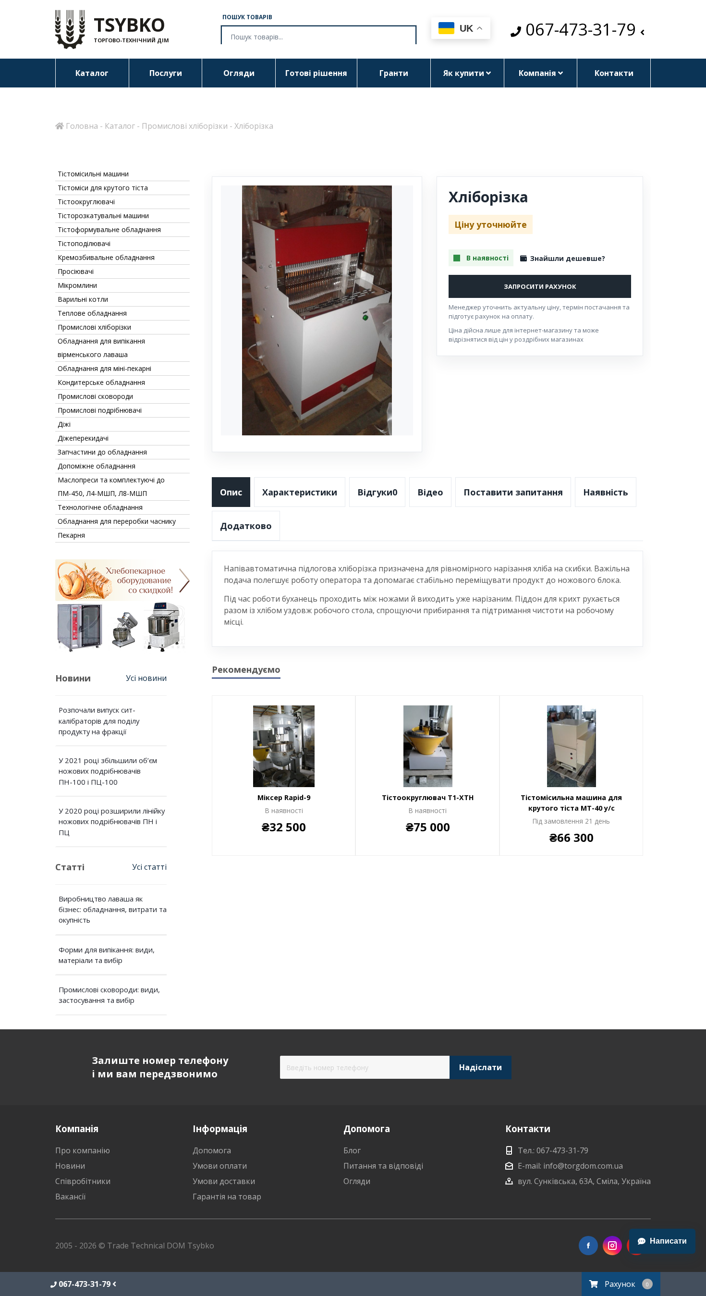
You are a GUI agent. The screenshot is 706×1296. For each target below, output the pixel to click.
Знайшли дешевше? (567, 258)
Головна (81, 126)
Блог (352, 1150)
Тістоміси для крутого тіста (103, 187)
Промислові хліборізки (185, 126)
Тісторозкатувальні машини (103, 215)
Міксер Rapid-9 (283, 797)
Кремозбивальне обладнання (106, 257)
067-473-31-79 (580, 29)
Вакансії (70, 1196)
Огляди (239, 73)
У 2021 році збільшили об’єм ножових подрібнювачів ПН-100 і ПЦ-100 (108, 771)
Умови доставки (224, 1181)
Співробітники (82, 1181)
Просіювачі (76, 271)
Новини (70, 1165)
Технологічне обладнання (100, 507)
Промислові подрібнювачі (100, 410)
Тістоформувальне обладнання (109, 229)
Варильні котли (83, 299)
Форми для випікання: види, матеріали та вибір (107, 955)
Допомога (212, 1150)
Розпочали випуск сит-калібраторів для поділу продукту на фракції (99, 720)
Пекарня (71, 535)
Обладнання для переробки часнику (117, 521)
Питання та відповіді (383, 1165)
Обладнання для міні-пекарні (104, 368)
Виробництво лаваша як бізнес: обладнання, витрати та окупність (113, 909)
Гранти (393, 73)
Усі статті (149, 867)
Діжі (64, 424)
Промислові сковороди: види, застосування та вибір (109, 995)
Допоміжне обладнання (96, 465)
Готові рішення (316, 73)
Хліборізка (253, 126)
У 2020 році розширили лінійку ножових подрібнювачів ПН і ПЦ (112, 821)
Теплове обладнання (92, 313)
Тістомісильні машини (93, 173)
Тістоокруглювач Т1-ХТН (428, 797)
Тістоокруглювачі (86, 201)
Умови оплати (220, 1165)
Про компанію (82, 1150)
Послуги (165, 73)
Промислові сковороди (95, 396)
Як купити (464, 73)
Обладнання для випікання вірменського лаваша (101, 347)
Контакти (614, 73)
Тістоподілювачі (84, 243)
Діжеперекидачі (83, 438)
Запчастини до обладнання (102, 452)
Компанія (538, 73)
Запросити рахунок (540, 286)
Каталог (92, 73)
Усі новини (146, 678)
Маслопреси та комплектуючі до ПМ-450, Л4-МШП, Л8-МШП (111, 486)
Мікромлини (77, 285)
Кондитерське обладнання (101, 382)
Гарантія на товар (227, 1196)
